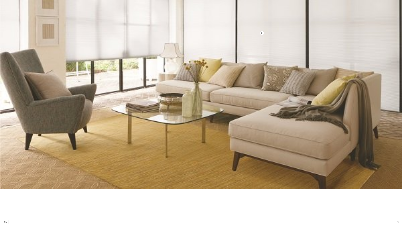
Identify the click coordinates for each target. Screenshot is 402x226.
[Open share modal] (397, 222)
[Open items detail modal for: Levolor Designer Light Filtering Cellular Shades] (262, 33)
